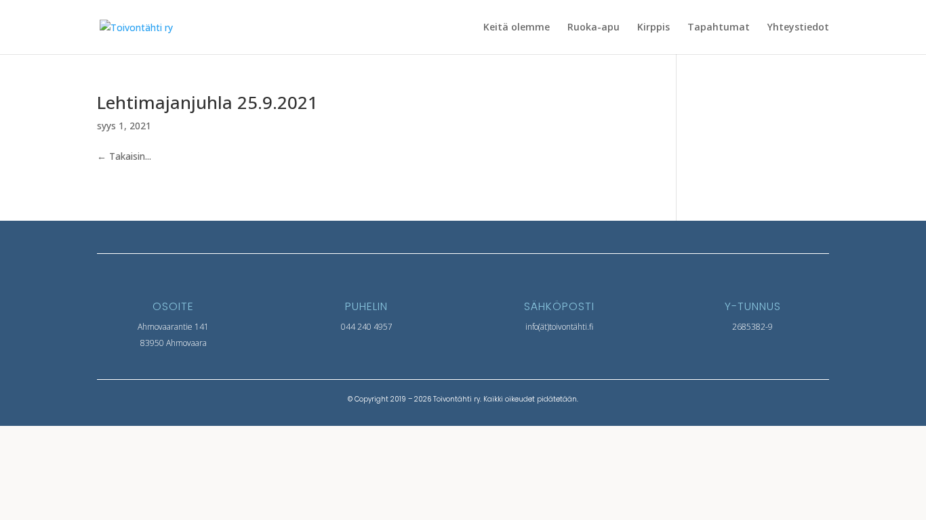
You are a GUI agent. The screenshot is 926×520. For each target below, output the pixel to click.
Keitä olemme (516, 27)
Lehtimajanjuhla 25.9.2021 (207, 102)
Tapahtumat (718, 27)
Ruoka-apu (593, 27)
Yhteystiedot (798, 27)
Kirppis (653, 27)
